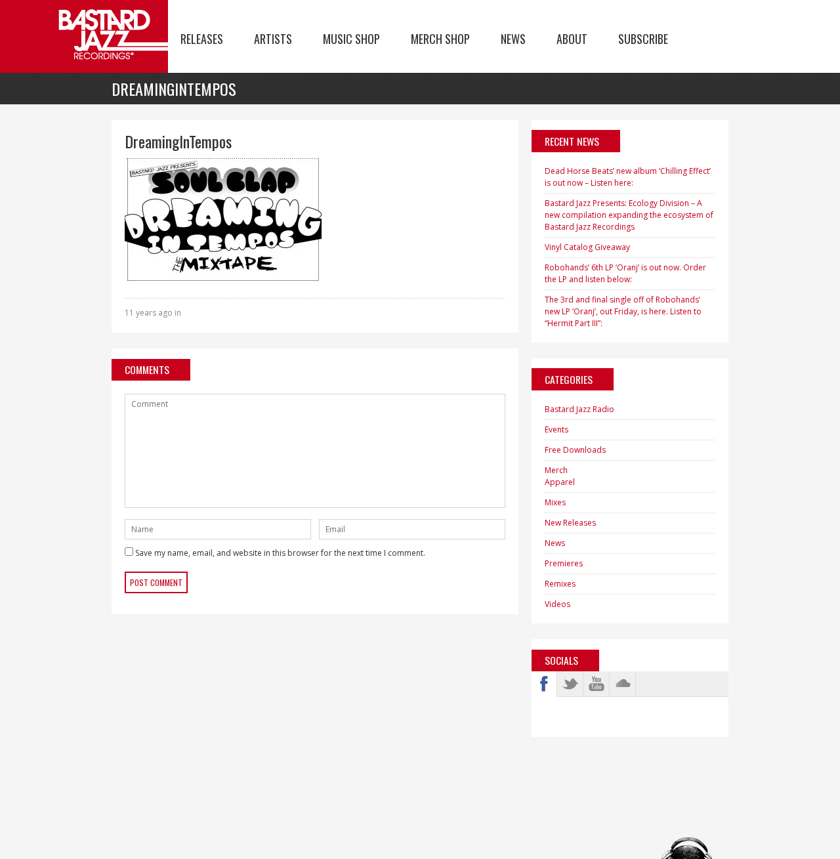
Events (556, 429)
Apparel (560, 482)
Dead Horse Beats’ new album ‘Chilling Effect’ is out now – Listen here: (628, 176)
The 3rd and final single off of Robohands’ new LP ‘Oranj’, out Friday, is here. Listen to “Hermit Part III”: (623, 311)
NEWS (513, 38)
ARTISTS (273, 38)
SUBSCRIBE (643, 38)
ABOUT (571, 38)
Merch (556, 470)
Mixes (555, 502)
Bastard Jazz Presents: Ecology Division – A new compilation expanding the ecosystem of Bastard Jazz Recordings (629, 215)
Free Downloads (575, 449)
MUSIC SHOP (351, 38)
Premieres (564, 563)
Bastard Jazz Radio (579, 409)
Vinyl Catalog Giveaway (587, 247)
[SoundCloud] (623, 684)
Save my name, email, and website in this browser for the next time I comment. (280, 552)
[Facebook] (544, 684)
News (555, 543)
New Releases (570, 522)
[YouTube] (596, 684)
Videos (557, 604)
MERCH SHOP (440, 38)
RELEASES (201, 38)
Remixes (560, 583)
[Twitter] (570, 684)
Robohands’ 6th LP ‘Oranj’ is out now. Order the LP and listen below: (625, 273)
